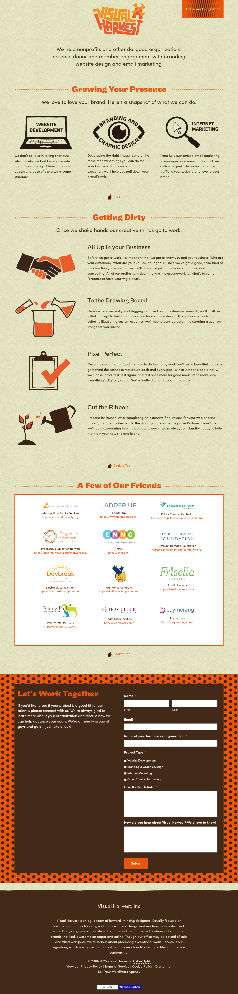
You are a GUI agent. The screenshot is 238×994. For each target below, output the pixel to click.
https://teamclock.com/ (119, 623)
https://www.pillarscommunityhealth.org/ (177, 518)
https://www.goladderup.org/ (119, 516)
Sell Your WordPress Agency (119, 971)
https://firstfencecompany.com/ (119, 591)
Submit (136, 863)
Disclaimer (163, 966)
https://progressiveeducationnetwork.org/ (60, 552)
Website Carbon (129, 987)
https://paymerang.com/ (177, 622)
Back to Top (121, 466)
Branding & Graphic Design (145, 766)
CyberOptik (142, 960)
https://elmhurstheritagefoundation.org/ (177, 549)
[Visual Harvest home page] (119, 20)
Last (175, 709)
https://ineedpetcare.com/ (61, 626)
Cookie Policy (142, 966)
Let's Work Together (203, 8)
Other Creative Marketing (144, 779)
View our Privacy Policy (84, 966)
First (127, 709)
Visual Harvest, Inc (119, 906)
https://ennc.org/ (119, 552)
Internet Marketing (139, 773)
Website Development (141, 760)
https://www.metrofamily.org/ (61, 517)
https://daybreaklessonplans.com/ (61, 591)
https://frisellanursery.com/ (177, 589)
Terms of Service (117, 966)
